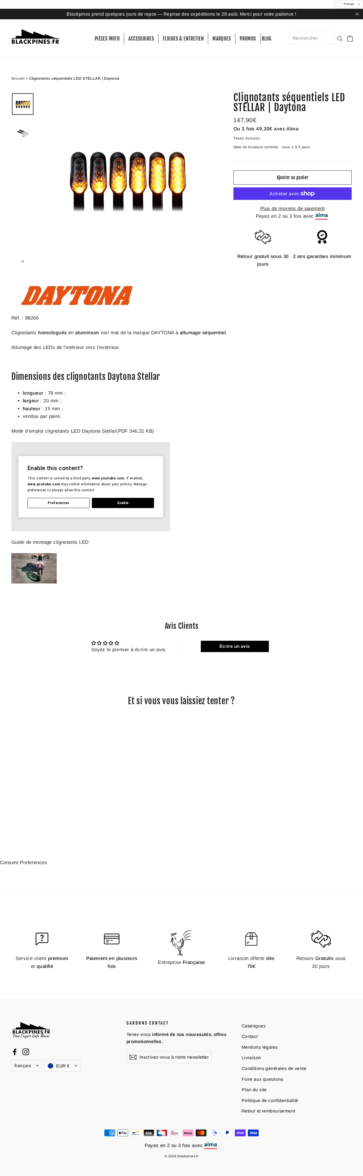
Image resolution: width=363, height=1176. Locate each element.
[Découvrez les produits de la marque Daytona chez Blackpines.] (79, 310)
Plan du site (254, 1089)
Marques (221, 39)
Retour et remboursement (268, 1111)
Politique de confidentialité (270, 1100)
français (22, 1065)
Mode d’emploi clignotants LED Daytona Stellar (63, 431)
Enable (123, 503)
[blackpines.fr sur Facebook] (14, 1051)
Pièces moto (107, 39)
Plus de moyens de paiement (292, 208)
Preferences (58, 503)
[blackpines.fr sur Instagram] (25, 1051)
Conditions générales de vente (274, 1068)
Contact (250, 1036)
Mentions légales (260, 1047)
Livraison (251, 1057)
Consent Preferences (23, 862)
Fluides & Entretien (183, 39)
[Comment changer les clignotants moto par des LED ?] (34, 582)
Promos (248, 39)
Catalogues (254, 1025)
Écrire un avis (235, 646)
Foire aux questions (263, 1078)
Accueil (17, 78)
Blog (267, 39)
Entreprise (181, 962)
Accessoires (141, 39)
